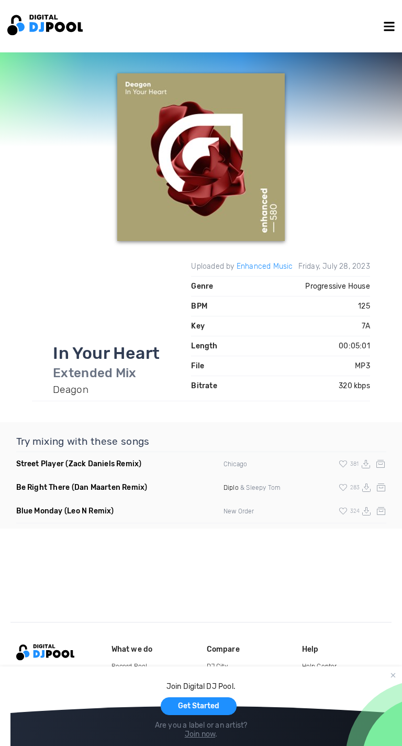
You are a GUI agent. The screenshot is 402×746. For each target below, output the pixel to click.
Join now (200, 734)
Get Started (198, 705)
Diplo (231, 487)
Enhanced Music (265, 266)
